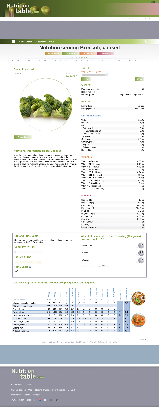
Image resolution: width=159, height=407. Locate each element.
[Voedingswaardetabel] (39, 400)
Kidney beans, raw (21, 331)
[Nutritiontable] (23, 8)
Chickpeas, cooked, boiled (24, 303)
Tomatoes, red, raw (21, 322)
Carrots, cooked (20, 325)
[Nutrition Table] (45, 400)
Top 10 (78, 342)
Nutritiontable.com (27, 400)
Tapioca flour (18, 312)
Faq (109, 342)
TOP (142, 340)
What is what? (25, 42)
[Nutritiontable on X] (56, 400)
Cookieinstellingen (32, 395)
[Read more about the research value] (98, 89)
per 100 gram (75, 57)
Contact (71, 390)
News (51, 42)
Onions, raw (18, 328)
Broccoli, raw (18, 309)
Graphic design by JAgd (21, 390)
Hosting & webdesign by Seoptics (50, 390)
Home (126, 19)
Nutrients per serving (65, 342)
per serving (140, 19)
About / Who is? (89, 342)
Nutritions (132, 19)
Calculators (40, 42)
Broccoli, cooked (150, 19)
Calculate (101, 342)
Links (115, 342)
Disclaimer (16, 395)
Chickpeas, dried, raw (22, 306)
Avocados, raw (19, 318)
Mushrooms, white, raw (23, 315)
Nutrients (51, 342)
